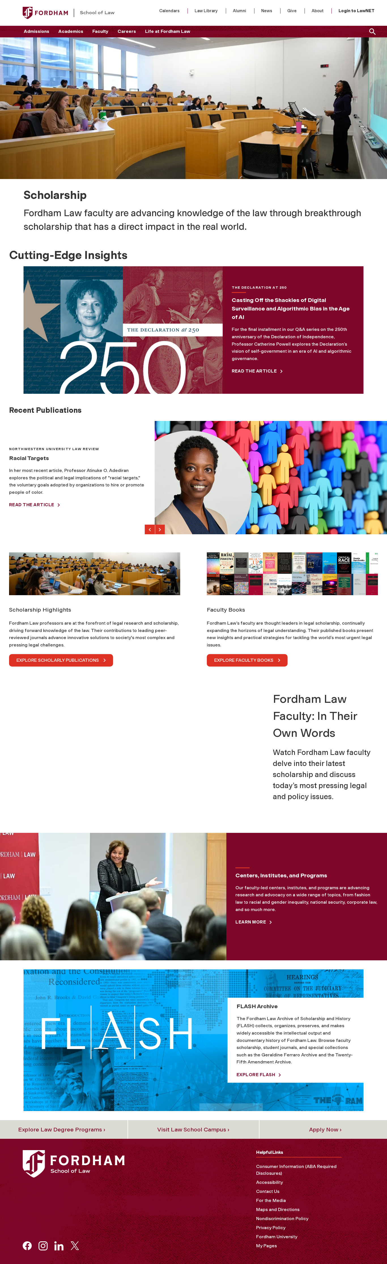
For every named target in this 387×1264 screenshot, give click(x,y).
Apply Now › (325, 1129)
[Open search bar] (371, 31)
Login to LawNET (357, 10)
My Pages (266, 1245)
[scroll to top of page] (370, 1247)
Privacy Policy (270, 1227)
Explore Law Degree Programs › (61, 1129)
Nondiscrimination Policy (282, 1218)
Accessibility (269, 1182)
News (266, 10)
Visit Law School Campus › (193, 1129)
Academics (70, 31)
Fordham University (276, 1236)
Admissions (36, 31)
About (318, 10)
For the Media (271, 1200)
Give (292, 10)
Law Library (206, 10)
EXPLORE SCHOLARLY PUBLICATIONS (57, 660)
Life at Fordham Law (167, 31)
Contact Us (267, 1191)
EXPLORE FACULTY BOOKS (243, 660)
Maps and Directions (277, 1209)
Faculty (100, 31)
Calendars (169, 10)
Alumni (239, 10)
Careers (127, 31)
